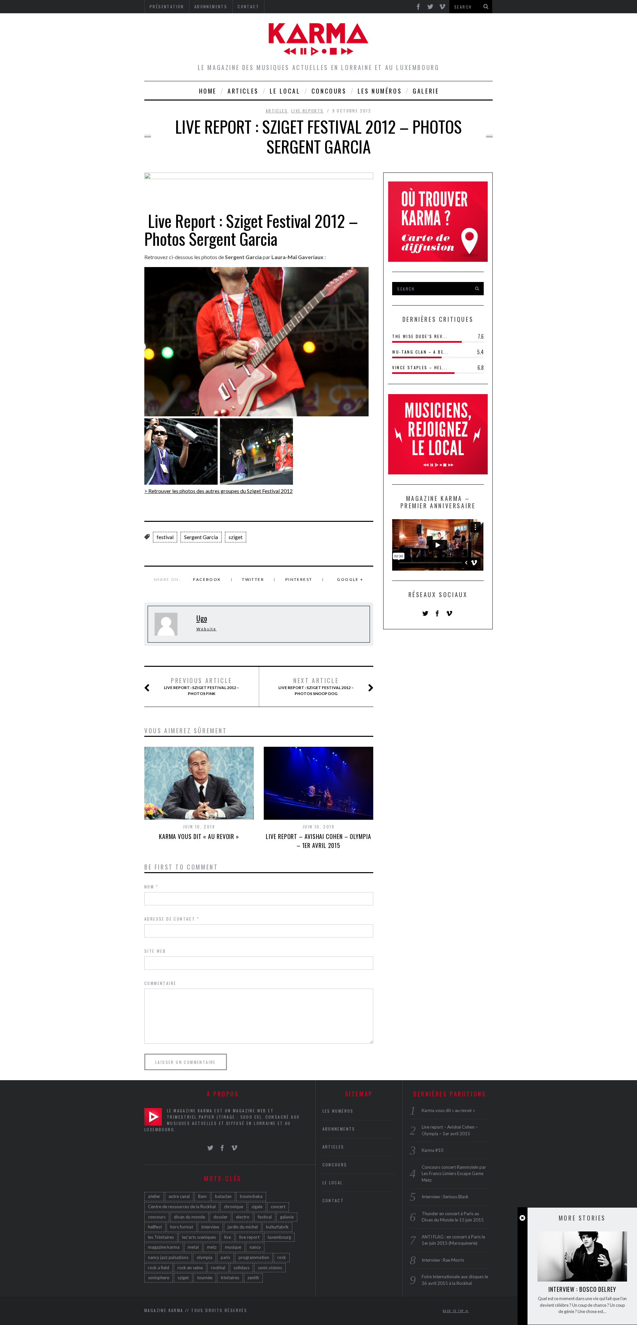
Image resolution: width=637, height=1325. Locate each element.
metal (193, 1247)
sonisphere (158, 1277)
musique (233, 1247)
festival (165, 537)
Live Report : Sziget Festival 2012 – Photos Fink (201, 686)
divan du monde (189, 1217)
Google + (350, 579)
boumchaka (251, 1196)
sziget (236, 537)
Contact (333, 1200)
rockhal (218, 1267)
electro (242, 1217)
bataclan (223, 1196)
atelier (154, 1196)
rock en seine (190, 1267)
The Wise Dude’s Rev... (420, 336)
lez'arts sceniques (199, 1237)
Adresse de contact (171, 919)
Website (206, 629)
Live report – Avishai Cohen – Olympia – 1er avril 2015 (318, 841)
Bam (202, 1196)
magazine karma (163, 1247)
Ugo (201, 618)
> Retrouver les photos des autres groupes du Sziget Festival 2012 (218, 491)
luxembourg (279, 1237)
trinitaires (230, 1277)
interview (210, 1226)
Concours (329, 91)
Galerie (426, 91)
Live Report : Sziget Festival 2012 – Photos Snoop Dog (316, 686)
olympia (204, 1257)
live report (249, 1237)
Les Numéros (380, 91)
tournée (204, 1277)
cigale (256, 1206)
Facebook (207, 579)
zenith (253, 1277)
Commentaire (160, 983)
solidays (241, 1267)
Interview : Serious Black (445, 1196)
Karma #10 (432, 1150)
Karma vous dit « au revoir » (199, 836)
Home (208, 91)
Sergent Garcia (201, 537)
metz (212, 1247)
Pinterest (299, 579)
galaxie (287, 1217)
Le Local (285, 91)
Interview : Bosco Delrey (582, 1289)
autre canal (179, 1196)
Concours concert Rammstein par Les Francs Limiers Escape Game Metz (454, 1173)
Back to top (454, 1311)
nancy (255, 1247)
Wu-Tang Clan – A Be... (420, 352)
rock (281, 1257)
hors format (181, 1226)
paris (225, 1257)
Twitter (253, 579)
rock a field (158, 1267)
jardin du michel (243, 1226)
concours (157, 1217)
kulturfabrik (277, 1226)
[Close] (522, 1218)
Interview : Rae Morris (443, 1260)
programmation (254, 1257)
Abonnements (338, 1129)
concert (278, 1206)
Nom (151, 886)
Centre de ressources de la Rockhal (182, 1206)
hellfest (155, 1226)
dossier (220, 1217)
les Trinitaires (161, 1237)
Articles (243, 91)
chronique (233, 1206)
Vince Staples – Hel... (420, 367)
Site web (155, 951)
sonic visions (270, 1267)
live (227, 1237)
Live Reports (307, 110)
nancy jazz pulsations (168, 1257)
